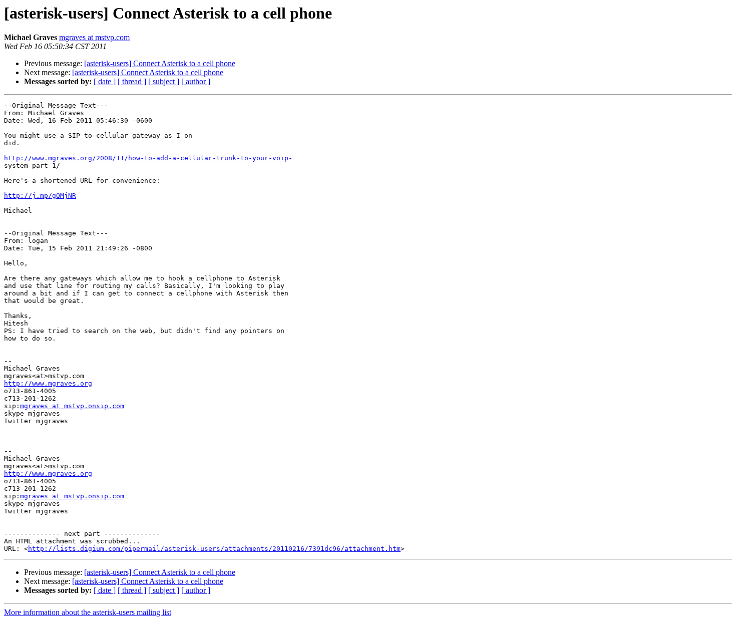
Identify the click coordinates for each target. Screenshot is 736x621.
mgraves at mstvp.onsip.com (72, 406)
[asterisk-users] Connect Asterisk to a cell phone (159, 63)
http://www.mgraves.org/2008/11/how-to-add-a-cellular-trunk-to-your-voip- (148, 158)
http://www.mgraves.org (48, 383)
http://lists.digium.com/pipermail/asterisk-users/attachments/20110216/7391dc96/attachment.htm (214, 548)
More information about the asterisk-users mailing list (87, 612)
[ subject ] (163, 81)
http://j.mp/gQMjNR (40, 195)
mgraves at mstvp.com (94, 37)
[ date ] (105, 81)
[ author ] (195, 81)
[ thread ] (132, 81)
